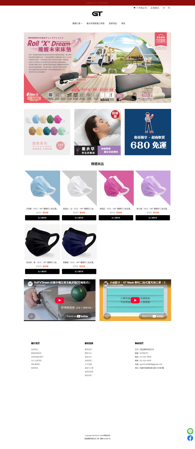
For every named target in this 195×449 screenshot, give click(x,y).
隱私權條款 (35, 367)
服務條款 (34, 371)
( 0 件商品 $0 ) (142, 8)
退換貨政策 (89, 374)
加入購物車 (42, 220)
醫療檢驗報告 (36, 356)
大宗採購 (88, 367)
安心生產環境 (36, 363)
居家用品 (113, 23)
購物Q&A (88, 356)
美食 (123, 23)
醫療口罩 (76, 23)
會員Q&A (88, 359)
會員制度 (88, 363)
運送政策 (88, 378)
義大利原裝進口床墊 (96, 23)
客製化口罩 (89, 371)
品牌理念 (34, 352)
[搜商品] (169, 8)
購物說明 (88, 352)
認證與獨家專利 (37, 359)
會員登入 (156, 8)
